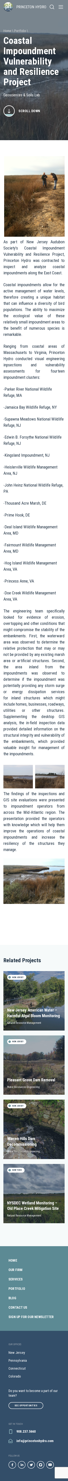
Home (12, 1260)
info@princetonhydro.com (35, 1441)
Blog (12, 1298)
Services (15, 1279)
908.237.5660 (26, 1431)
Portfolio (16, 1288)
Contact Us (17, 1307)
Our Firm (15, 1270)
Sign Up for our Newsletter (31, 1317)
